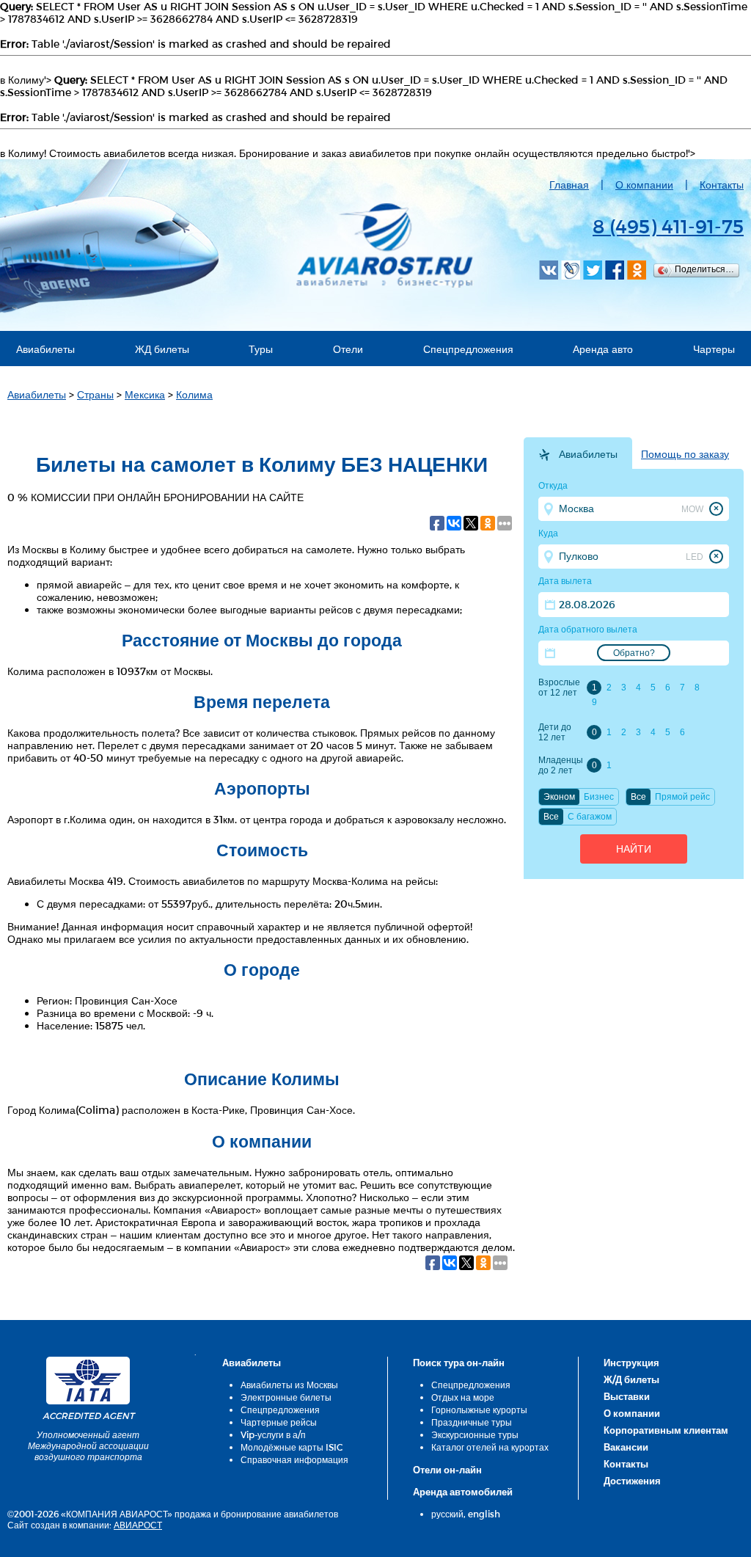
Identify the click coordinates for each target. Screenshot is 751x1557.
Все (638, 797)
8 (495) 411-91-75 (668, 225)
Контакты (722, 184)
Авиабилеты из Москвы (289, 1384)
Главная (569, 184)
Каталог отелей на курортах (490, 1447)
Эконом (559, 797)
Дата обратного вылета (587, 629)
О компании (644, 184)
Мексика (145, 394)
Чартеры (714, 349)
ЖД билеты (162, 349)
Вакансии (626, 1447)
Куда (548, 533)
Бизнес (599, 797)
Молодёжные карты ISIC (291, 1447)
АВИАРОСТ (138, 1525)
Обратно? (634, 653)
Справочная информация (294, 1459)
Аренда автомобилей (463, 1492)
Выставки (627, 1396)
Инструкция (631, 1362)
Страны (95, 394)
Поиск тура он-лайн (459, 1362)
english (484, 1514)
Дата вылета (565, 581)
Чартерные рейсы (279, 1422)
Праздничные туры (471, 1422)
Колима (194, 394)
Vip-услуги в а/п (273, 1434)
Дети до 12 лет (554, 732)
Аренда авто (603, 349)
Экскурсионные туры (475, 1434)
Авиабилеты (45, 349)
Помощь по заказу (685, 454)
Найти (633, 849)
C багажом (590, 817)
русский (447, 1514)
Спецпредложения (468, 349)
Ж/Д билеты (631, 1379)
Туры (261, 349)
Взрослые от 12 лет (559, 687)
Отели (348, 349)
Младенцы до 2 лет (560, 765)
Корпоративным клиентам (666, 1430)
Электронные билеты (286, 1397)
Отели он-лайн (447, 1470)
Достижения (632, 1481)
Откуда (553, 486)
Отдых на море (462, 1397)
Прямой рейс (682, 797)
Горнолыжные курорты (479, 1409)
